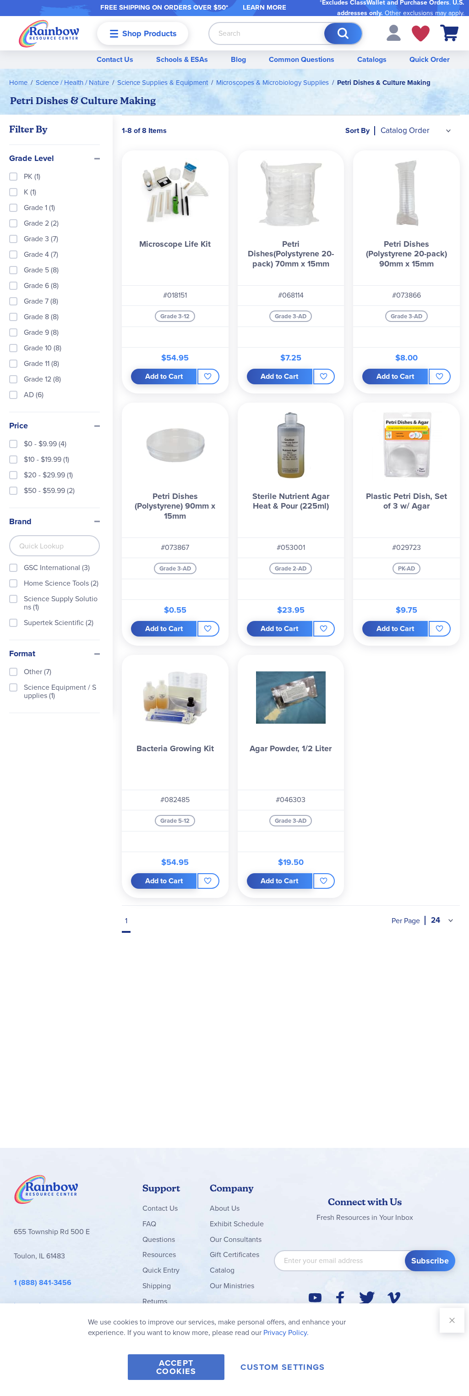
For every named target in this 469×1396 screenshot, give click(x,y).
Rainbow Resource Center (46, 1192)
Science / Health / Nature (72, 83)
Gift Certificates (234, 1254)
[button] (394, 32)
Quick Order (429, 59)
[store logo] (49, 33)
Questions (158, 1239)
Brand (20, 521)
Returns (154, 1301)
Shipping (156, 1285)
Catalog (222, 1270)
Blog (238, 59)
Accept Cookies (176, 1367)
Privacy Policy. (286, 1332)
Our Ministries (232, 1285)
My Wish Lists (421, 33)
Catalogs (372, 59)
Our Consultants (236, 1239)
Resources (159, 1254)
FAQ (149, 1224)
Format (22, 654)
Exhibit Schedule (237, 1224)
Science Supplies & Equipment (162, 83)
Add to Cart (164, 376)
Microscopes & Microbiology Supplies (272, 83)
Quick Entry (161, 1270)
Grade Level (31, 158)
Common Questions (301, 59)
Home (18, 83)
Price (18, 426)
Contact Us (115, 59)
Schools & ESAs (182, 59)
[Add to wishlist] (208, 376)
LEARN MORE (264, 7)
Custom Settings (282, 1367)
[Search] (343, 33)
